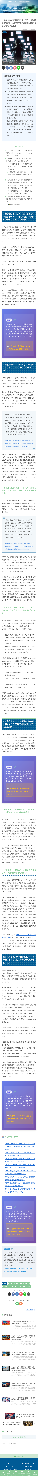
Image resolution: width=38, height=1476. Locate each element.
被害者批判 (27, 1286)
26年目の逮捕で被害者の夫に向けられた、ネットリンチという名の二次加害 (19, 153)
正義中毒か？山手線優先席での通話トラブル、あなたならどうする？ (19, 791)
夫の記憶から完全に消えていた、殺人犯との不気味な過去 (20, 166)
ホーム (10, 1464)
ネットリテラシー (8, 1286)
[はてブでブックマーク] (11, 68)
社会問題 (18, 1286)
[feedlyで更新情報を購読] (17, 1303)
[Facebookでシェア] (7, 68)
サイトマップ (10, 1467)
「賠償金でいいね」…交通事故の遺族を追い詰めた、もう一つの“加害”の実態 (19, 1231)
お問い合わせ (28, 1467)
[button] (22, 68)
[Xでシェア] (3, 68)
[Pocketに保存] (15, 68)
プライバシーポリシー (10, 1470)
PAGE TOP (20, 1456)
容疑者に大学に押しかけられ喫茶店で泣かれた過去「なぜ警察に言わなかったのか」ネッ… (20, 1146)
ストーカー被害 (14, 1283)
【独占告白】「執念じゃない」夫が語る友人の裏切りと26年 (19, 347)
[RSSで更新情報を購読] (21, 1303)
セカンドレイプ (25, 1283)
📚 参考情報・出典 (14, 204)
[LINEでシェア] (18, 68)
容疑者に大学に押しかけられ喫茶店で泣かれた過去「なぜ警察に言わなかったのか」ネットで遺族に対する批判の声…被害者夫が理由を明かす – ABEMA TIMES (19, 443)
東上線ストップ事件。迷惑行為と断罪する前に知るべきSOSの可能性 (19, 1119)
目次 (16, 146)
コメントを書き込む (19, 1437)
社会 (5, 1283)
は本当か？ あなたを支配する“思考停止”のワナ (20, 174)
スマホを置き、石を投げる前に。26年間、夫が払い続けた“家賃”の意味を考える (19, 199)
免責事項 (28, 1470)
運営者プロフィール (28, 1464)
